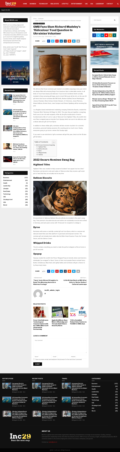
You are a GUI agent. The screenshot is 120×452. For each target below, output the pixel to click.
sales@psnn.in (53, 442)
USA (91, 4)
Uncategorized (7, 199)
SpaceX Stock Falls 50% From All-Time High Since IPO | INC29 (19, 159)
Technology (43, 4)
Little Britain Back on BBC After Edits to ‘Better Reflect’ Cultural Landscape (75, 282)
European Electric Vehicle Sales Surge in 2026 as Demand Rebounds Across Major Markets (20, 98)
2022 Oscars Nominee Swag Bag (45, 145)
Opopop (40, 154)
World (5, 205)
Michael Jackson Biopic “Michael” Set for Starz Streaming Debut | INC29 (20, 146)
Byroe (39, 150)
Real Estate (55, 4)
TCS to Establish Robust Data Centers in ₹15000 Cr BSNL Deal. (78, 322)
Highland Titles (42, 147)
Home (25, 4)
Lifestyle (65, 4)
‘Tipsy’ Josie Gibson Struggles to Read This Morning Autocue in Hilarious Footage (45, 282)
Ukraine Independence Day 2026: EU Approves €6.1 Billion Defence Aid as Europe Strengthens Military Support (20, 131)
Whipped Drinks (42, 152)
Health (5, 183)
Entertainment (76, 4)
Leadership (100, 4)
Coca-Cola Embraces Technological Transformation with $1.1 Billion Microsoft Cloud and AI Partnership (40, 324)
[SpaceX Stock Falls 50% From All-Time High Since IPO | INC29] (7, 159)
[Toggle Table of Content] (53, 142)
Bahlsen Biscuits (42, 149)
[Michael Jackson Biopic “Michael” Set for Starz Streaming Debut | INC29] (7, 146)
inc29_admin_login (39, 36)
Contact (110, 4)
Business (33, 4)
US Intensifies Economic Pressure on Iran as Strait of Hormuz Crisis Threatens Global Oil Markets (20, 114)
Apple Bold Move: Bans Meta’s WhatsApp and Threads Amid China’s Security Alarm (60, 323)
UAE (86, 4)
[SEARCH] (115, 20)
